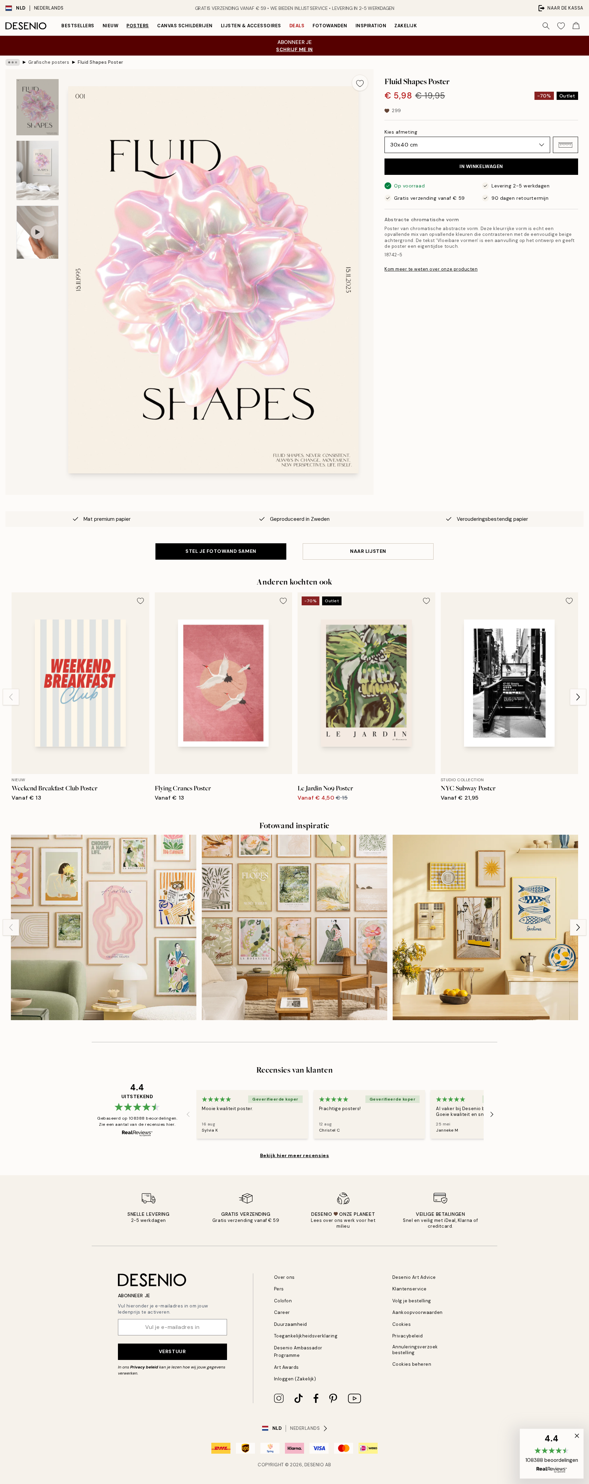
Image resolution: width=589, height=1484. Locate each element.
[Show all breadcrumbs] (12, 62)
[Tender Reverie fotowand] (294, 927)
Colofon (283, 1301)
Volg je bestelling (411, 1301)
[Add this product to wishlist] (360, 83)
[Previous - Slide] (11, 697)
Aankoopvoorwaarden (417, 1312)
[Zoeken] (546, 25)
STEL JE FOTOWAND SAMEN (220, 551)
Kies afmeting (400, 132)
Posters (137, 26)
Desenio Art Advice (414, 1277)
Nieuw (111, 26)
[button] (565, 145)
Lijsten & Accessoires (251, 26)
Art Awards (286, 1367)
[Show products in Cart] (576, 26)
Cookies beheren (412, 1364)
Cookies (401, 1324)
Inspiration (371, 26)
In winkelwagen (481, 166)
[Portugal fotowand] (485, 927)
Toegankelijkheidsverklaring (306, 1336)
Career (282, 1312)
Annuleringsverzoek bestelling (415, 1350)
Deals (297, 26)
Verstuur (172, 1351)
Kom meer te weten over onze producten (431, 269)
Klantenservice (409, 1289)
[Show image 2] (37, 170)
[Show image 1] (37, 107)
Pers (279, 1289)
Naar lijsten (368, 551)
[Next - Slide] (578, 697)
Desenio (314, 1465)
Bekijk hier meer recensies (294, 1155)
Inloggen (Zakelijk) (295, 1379)
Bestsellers (77, 26)
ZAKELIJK (405, 26)
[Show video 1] (37, 232)
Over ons (284, 1277)
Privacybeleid (407, 1336)
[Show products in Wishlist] (561, 26)
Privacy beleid (144, 1367)
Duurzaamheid (290, 1324)
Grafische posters (49, 62)
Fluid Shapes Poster (100, 62)
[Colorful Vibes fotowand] (103, 927)
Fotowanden (330, 26)
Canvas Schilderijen (185, 26)
